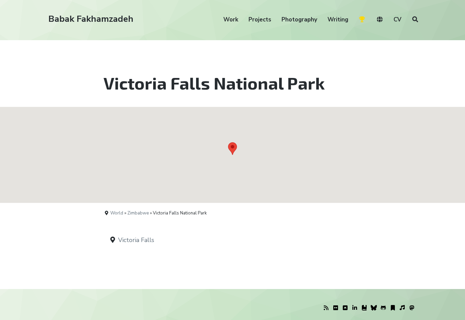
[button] (232, 148)
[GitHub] (383, 308)
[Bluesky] (374, 308)
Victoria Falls (136, 240)
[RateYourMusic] (402, 308)
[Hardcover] (364, 308)
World (116, 213)
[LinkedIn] (354, 308)
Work (230, 19)
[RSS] (326, 308)
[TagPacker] (393, 308)
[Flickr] (335, 308)
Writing (337, 19)
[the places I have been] (345, 308)
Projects (259, 19)
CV (397, 19)
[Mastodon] (412, 308)
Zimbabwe (138, 213)
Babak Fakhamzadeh (90, 19)
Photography (299, 19)
